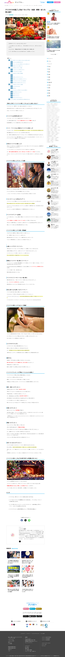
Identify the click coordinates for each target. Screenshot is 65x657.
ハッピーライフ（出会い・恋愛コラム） (30, 651)
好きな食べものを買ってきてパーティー (18, 82)
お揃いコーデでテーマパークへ (17, 77)
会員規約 (26, 637)
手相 (51, 128)
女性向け (57, 124)
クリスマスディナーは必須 (16, 71)
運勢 (48, 140)
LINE (48, 103)
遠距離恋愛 (57, 140)
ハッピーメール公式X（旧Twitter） (46, 637)
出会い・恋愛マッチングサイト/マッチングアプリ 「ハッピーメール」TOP (15, 637)
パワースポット (49, 115)
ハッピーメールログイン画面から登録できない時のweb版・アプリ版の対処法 (53, 24)
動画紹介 (53, 121)
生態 (56, 131)
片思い (49, 85)
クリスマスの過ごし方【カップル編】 (15, 67)
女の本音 (52, 124)
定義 (49, 74)
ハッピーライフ (16, 5)
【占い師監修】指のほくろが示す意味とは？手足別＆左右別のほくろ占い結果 (53, 37)
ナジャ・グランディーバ (51, 112)
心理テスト (49, 127)
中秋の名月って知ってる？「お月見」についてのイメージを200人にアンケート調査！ (27, 561)
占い (56, 121)
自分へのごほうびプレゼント (16, 97)
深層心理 (50, 82)
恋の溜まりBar (54, 127)
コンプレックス (57, 109)
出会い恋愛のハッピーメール (9, 5)
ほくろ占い (49, 106)
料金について (10, 642)
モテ (52, 118)
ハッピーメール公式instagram (46, 638)
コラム (49, 61)
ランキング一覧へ (53, 54)
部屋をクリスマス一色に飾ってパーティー (19, 78)
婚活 (49, 71)
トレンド (21, 5)
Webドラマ (56, 103)
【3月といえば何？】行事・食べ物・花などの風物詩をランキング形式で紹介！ (27, 576)
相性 (52, 134)
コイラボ (52, 109)
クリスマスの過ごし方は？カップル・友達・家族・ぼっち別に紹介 (32, 5)
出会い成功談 (27, 647)
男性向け (49, 134)
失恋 (49, 69)
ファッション (55, 115)
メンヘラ (49, 118)
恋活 (49, 79)
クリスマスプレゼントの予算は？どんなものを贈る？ (18, 90)
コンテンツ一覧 (44, 644)
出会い (49, 66)
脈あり (53, 137)
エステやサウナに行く (15, 86)
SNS (51, 103)
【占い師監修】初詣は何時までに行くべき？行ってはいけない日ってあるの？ (13, 561)
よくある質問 (10, 643)
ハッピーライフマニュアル (35, 633)
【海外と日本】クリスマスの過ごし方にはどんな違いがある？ (19, 60)
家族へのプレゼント (15, 95)
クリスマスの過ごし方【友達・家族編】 (16, 73)
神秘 (49, 93)
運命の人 (52, 140)
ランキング (57, 118)
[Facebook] (22, 520)
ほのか (53, 106)
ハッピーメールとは (11, 639)
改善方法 (56, 128)
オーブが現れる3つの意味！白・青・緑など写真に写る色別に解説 (53, 51)
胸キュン (49, 137)
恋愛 (49, 77)
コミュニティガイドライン (28, 642)
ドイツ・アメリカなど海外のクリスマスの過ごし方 (20, 64)
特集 (49, 90)
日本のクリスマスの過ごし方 (16, 65)
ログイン (39, 608)
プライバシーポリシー (28, 638)
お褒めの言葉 (27, 648)
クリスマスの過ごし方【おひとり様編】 (16, 84)
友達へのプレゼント (15, 93)
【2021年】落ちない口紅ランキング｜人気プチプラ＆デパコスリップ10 (27, 590)
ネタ (56, 112)
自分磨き (57, 137)
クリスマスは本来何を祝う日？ (17, 62)
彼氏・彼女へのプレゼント (16, 91)
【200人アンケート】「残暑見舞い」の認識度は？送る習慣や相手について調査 (13, 576)
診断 (48, 35)
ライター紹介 (43, 633)
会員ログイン (10, 649)
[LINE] (29, 520)
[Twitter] (25, 520)
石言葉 (56, 134)
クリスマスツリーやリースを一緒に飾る (18, 80)
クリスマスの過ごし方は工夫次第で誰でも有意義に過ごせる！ (19, 99)
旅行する (13, 88)
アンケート (50, 58)
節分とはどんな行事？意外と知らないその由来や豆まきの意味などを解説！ (13, 590)
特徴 (49, 87)
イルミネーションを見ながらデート (17, 69)
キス (48, 109)
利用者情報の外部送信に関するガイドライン (31, 641)
